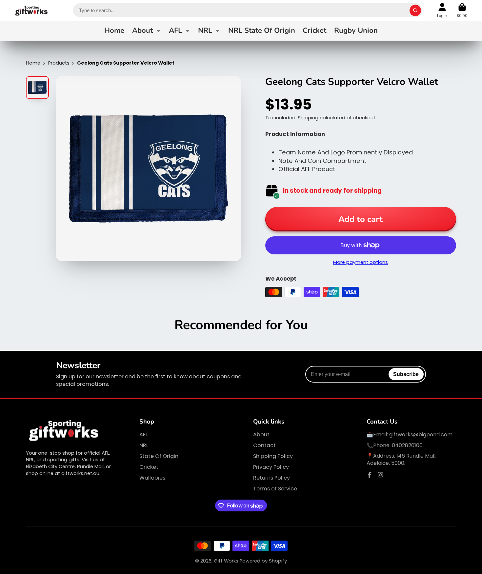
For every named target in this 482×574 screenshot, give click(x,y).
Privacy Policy (271, 467)
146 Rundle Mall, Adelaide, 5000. (401, 459)
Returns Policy (271, 478)
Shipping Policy (273, 456)
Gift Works (226, 561)
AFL (175, 30)
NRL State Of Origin (261, 30)
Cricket (314, 30)
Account (442, 10)
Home (114, 30)
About (142, 30)
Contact (264, 445)
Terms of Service (275, 488)
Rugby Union (356, 30)
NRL (205, 30)
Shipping (308, 117)
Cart (462, 10)
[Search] (415, 10)
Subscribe (406, 374)
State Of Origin (158, 456)
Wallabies (152, 478)
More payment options (360, 262)
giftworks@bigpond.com (420, 434)
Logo (31, 10)
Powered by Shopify (263, 561)
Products (59, 63)
